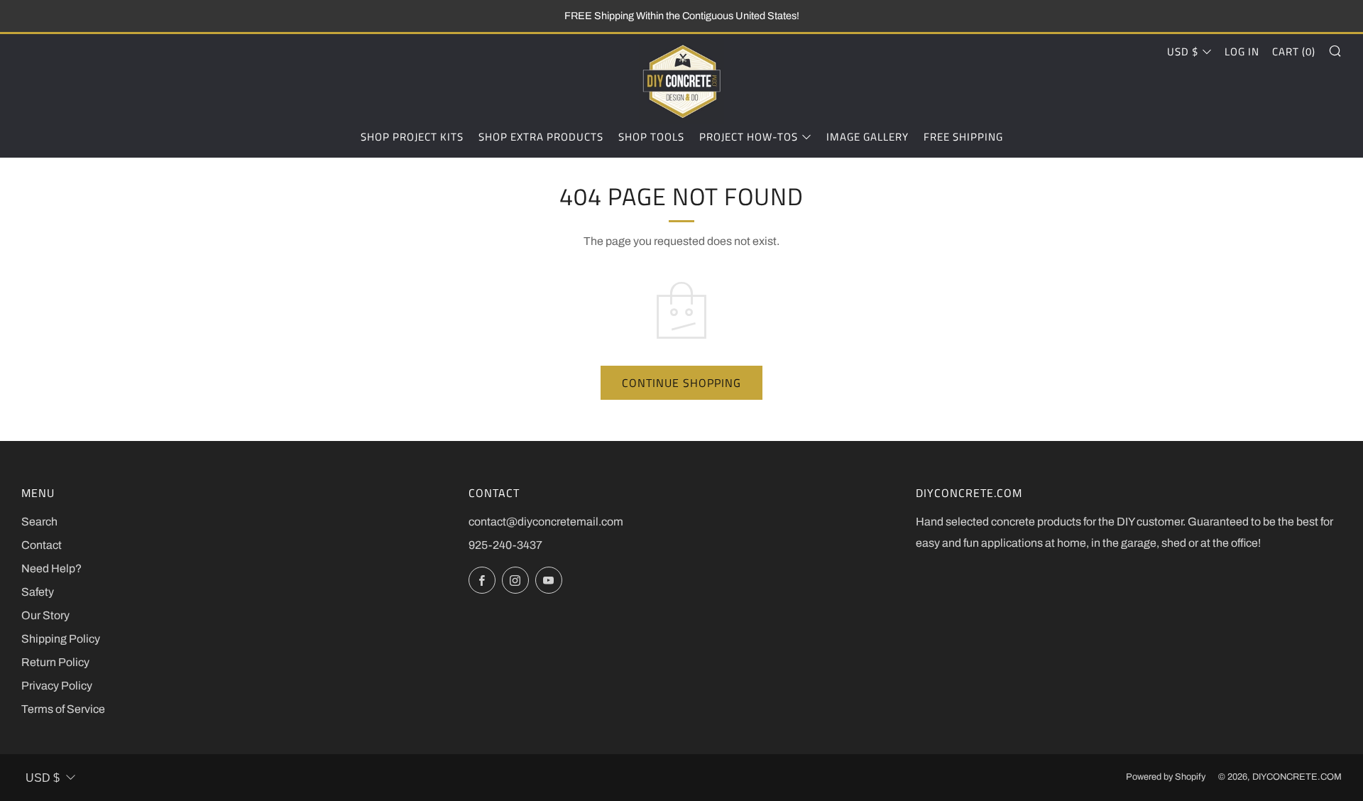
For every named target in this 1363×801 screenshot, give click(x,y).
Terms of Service (63, 709)
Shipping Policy (60, 639)
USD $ (1182, 51)
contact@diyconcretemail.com (546, 522)
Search (39, 522)
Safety (37, 592)
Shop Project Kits (412, 137)
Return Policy (55, 662)
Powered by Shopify (1165, 777)
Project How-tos (748, 137)
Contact (41, 545)
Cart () (1293, 51)
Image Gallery (867, 137)
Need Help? (51, 568)
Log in (1242, 51)
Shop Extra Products (540, 137)
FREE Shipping (963, 137)
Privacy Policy (56, 686)
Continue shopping (681, 382)
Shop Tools (651, 137)
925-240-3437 (505, 545)
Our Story (45, 615)
